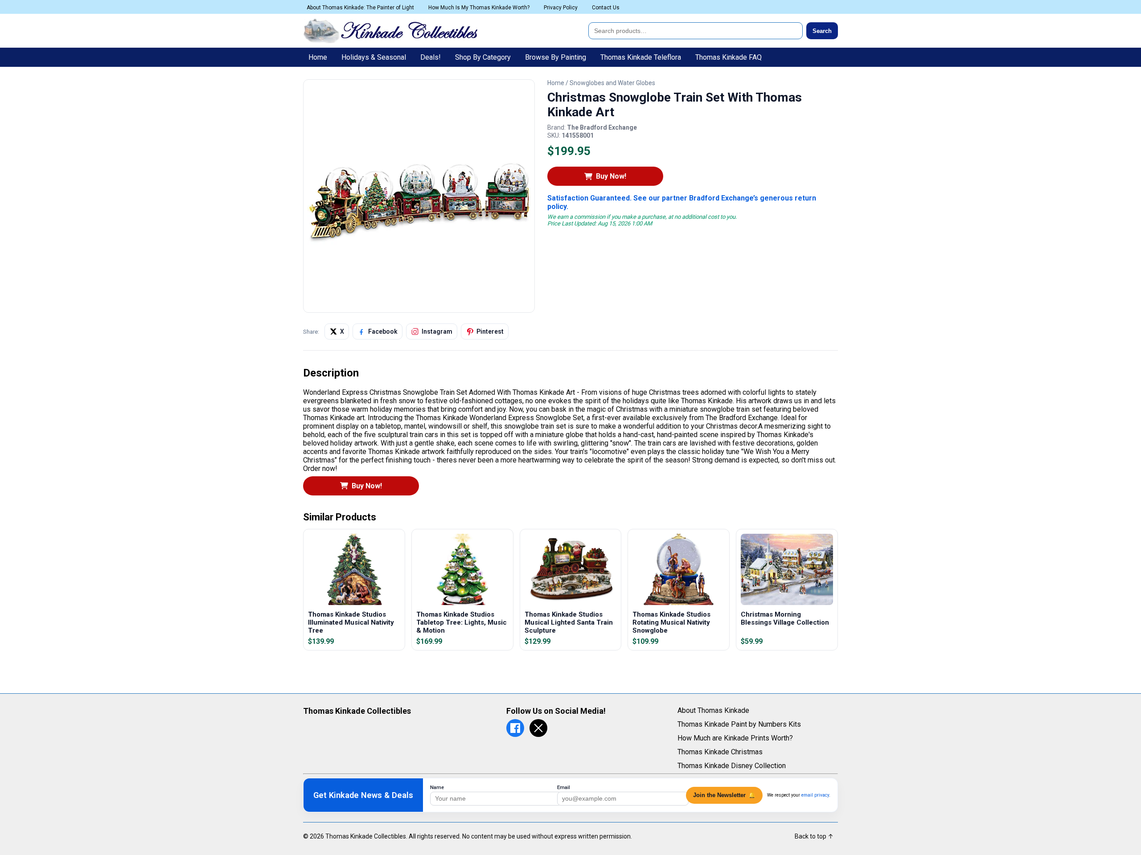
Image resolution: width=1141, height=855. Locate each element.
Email (563, 787)
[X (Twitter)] (538, 728)
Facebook (383, 331)
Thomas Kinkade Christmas (720, 752)
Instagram (437, 331)
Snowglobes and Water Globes (612, 82)
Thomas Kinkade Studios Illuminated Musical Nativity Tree (351, 622)
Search (822, 31)
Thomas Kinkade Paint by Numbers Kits (739, 724)
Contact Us (606, 7)
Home (317, 57)
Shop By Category (483, 57)
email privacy (815, 795)
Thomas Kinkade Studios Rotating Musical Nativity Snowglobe (671, 622)
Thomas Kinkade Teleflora (640, 57)
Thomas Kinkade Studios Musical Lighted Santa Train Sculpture (569, 622)
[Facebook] (515, 728)
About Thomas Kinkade (713, 710)
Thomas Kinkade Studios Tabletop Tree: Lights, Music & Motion (461, 622)
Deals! (430, 57)
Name (437, 787)
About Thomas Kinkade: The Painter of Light (360, 7)
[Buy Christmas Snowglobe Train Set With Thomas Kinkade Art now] (419, 304)
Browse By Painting (555, 57)
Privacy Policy (561, 7)
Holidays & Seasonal (373, 57)
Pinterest (490, 331)
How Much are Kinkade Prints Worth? (735, 738)
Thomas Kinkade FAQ (728, 57)
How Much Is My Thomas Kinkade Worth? (478, 7)
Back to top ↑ (814, 836)
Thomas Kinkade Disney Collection (731, 765)
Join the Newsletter (724, 795)
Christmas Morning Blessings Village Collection (785, 618)
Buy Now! (611, 176)
